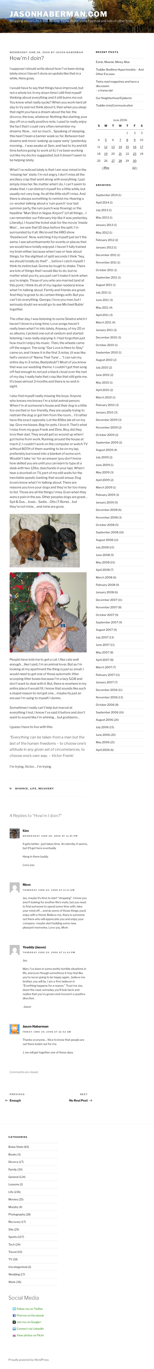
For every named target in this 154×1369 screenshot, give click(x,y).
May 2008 (102, 562)
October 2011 (104, 270)
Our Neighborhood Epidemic (114, 98)
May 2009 (102, 472)
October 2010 (105, 345)
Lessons (13, 1184)
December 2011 (106, 255)
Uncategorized (17, 1267)
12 (105, 147)
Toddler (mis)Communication (114, 105)
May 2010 (102, 382)
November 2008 (107, 517)
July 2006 (102, 727)
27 (113, 160)
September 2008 (107, 532)
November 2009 (107, 427)
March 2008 (104, 577)
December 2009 (107, 419)
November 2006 (107, 697)
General (13, 1177)
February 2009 (105, 494)
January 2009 (105, 502)
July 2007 (102, 637)
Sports (12, 1236)
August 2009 (104, 450)
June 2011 (102, 300)
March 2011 (103, 322)
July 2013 (102, 210)
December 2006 (107, 690)
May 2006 (102, 742)
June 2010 (102, 375)
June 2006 (103, 734)
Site (10, 1229)
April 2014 (102, 202)
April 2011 (102, 315)
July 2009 (102, 457)
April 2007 (102, 659)
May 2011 (102, 307)
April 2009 (103, 480)
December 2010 (106, 337)
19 (105, 153)
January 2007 (105, 682)
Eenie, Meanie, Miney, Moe (113, 62)
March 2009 (104, 487)
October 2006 (105, 704)
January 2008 (105, 592)
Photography (16, 1214)
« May (105, 167)
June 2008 (103, 555)
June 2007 (103, 644)
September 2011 (106, 277)
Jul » (134, 167)
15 (127, 147)
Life (33, 788)
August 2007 (104, 629)
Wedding (14, 1274)
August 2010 (104, 359)
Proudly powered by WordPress (28, 1359)
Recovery (46, 788)
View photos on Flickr (30, 1335)
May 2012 (102, 232)
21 (120, 153)
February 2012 (105, 240)
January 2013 (104, 225)
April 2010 (102, 390)
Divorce (21, 788)
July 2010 (102, 367)
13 (113, 147)
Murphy (13, 1207)
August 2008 (104, 540)
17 (141, 147)
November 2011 (106, 262)
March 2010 (104, 397)
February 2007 (105, 674)
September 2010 (107, 352)
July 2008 (102, 547)
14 (120, 147)
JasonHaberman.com (59, 14)
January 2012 (104, 247)
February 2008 (105, 584)
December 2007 (106, 599)
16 (134, 147)
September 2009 (107, 442)
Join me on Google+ (29, 1322)
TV (10, 1259)
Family (12, 1169)
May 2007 (102, 652)
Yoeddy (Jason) (34, 947)
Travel (12, 1252)
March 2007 (104, 667)
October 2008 (105, 525)
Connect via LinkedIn (30, 1328)
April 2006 (103, 749)
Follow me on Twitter (30, 1308)
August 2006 (104, 719)
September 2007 (107, 622)
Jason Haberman (69, 52)
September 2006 (107, 712)
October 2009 (105, 434)
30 (135, 160)
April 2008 (103, 569)
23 (134, 153)
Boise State (15, 1146)
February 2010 (105, 405)
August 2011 (104, 285)
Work (11, 1282)
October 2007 (105, 615)
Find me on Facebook (30, 1315)
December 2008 (107, 509)
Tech (11, 1244)
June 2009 (103, 465)
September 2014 (107, 195)
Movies (13, 1199)
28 (120, 160)
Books (12, 1154)
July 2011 (102, 292)
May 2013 (102, 217)
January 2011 (104, 330)
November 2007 (107, 607)
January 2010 (104, 412)
